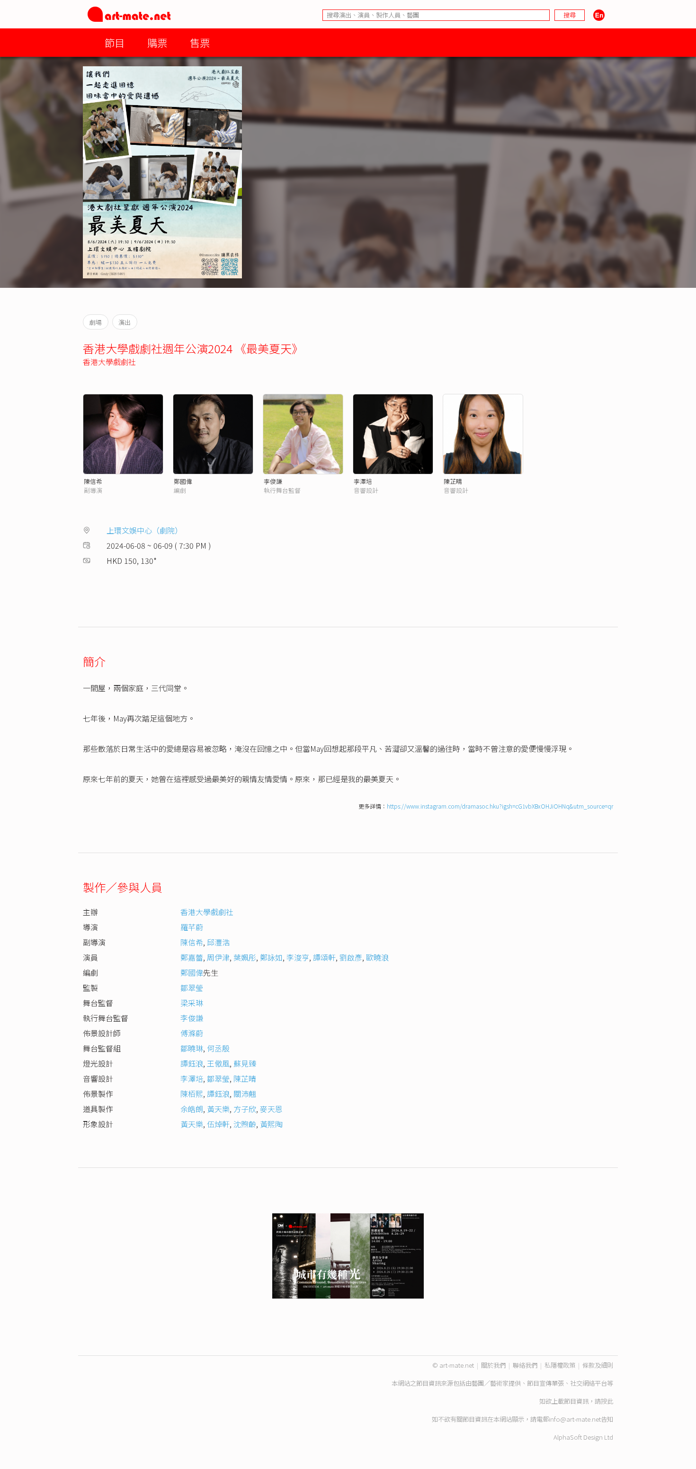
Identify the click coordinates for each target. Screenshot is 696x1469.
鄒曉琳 (191, 1048)
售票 (200, 42)
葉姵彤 (244, 957)
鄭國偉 (183, 481)
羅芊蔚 (191, 927)
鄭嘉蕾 (191, 957)
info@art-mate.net (575, 1419)
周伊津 (218, 957)
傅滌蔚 (191, 1033)
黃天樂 (218, 1108)
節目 (115, 42)
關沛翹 (244, 1093)
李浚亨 (297, 957)
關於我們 (493, 1365)
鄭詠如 (271, 957)
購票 (157, 42)
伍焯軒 (218, 1124)
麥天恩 (271, 1108)
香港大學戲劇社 (109, 361)
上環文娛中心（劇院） (144, 530)
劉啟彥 (350, 957)
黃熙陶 (271, 1124)
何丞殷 (218, 1048)
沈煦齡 (244, 1124)
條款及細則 (597, 1365)
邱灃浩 (218, 942)
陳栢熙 (191, 1093)
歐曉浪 (377, 957)
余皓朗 (191, 1108)
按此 (607, 1401)
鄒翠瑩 (191, 987)
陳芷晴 (453, 481)
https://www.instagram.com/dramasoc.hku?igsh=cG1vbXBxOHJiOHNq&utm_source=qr (500, 806)
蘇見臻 (244, 1063)
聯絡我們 (525, 1365)
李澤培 (363, 481)
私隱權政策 (559, 1365)
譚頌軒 (324, 957)
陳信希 (93, 481)
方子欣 (244, 1108)
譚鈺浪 (191, 1063)
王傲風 (218, 1063)
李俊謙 (273, 481)
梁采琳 (191, 1002)
